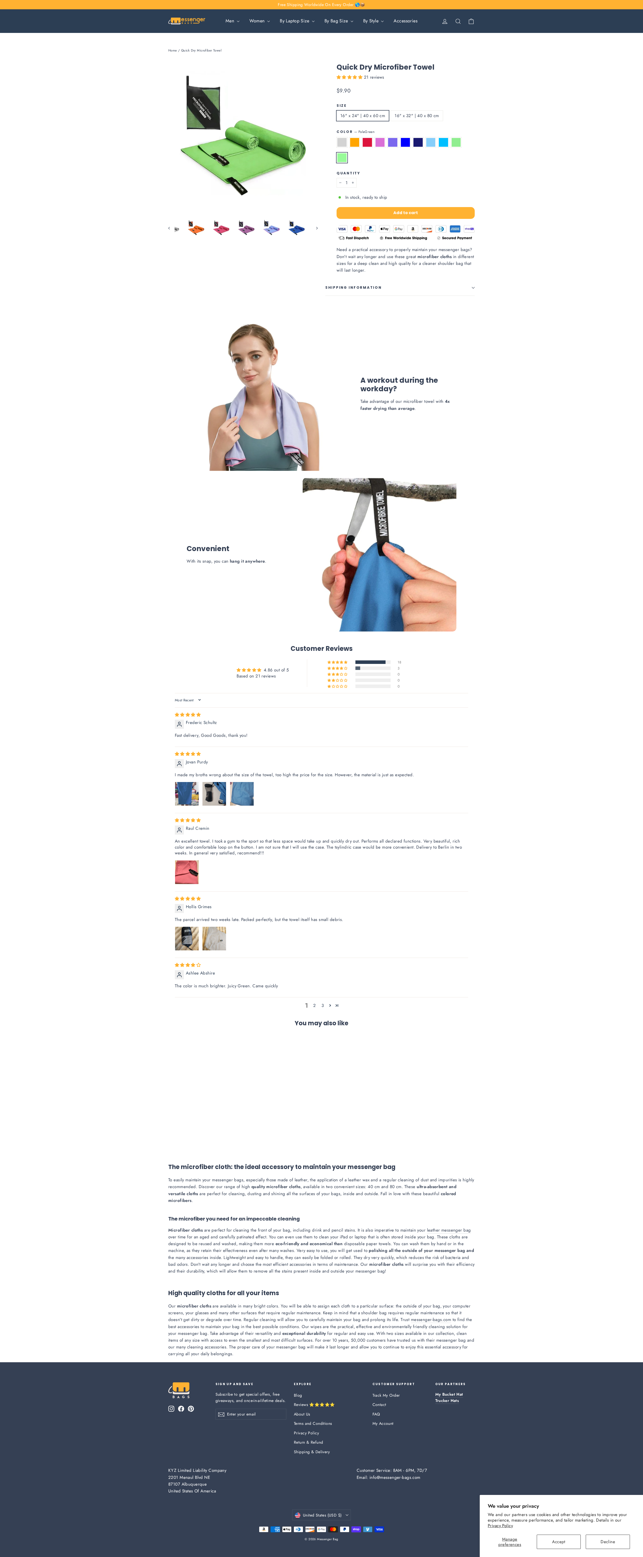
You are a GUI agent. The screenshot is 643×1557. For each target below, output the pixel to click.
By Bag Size (337, 21)
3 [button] (323, 1005)
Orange (354, 142)
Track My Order (386, 1395)
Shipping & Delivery (312, 1452)
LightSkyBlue (430, 142)
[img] (188, 715)
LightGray (342, 142)
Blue (405, 142)
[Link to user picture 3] (242, 794)
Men (231, 21)
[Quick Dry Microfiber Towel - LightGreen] (228, 1139)
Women (257, 21)
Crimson (367, 142)
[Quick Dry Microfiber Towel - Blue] (203, 1139)
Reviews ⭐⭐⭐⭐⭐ (314, 1404)
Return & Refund (308, 1442)
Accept (558, 1542)
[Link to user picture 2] (214, 794)
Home (172, 50)
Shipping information (353, 287)
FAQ (376, 1414)
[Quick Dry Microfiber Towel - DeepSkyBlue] (222, 1139)
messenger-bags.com (431, 1320)
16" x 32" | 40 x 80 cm (417, 116)
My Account (383, 1423)
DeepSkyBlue (443, 142)
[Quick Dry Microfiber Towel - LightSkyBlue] (215, 1139)
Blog (298, 1395)
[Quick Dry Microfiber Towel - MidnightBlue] (209, 1139)
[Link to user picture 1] (187, 794)
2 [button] (314, 1005)
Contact (379, 1404)
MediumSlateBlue (392, 142)
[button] (350, 77)
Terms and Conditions (313, 1423)
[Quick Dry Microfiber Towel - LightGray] (171, 1139)
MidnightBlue (418, 142)
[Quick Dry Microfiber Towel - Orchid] (190, 1139)
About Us (302, 1414)
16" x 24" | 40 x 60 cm (362, 116)
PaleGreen (342, 158)
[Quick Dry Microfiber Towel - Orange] (178, 1139)
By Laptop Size (295, 21)
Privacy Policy (500, 1526)
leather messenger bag (449, 1230)
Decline (608, 1542)
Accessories (405, 21)
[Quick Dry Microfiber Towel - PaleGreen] (234, 1139)
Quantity (348, 173)
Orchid (380, 142)
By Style (371, 21)
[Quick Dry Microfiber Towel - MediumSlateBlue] (196, 1139)
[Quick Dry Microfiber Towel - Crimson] (184, 1139)
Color (355, 131)
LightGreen (456, 142)
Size (342, 106)
